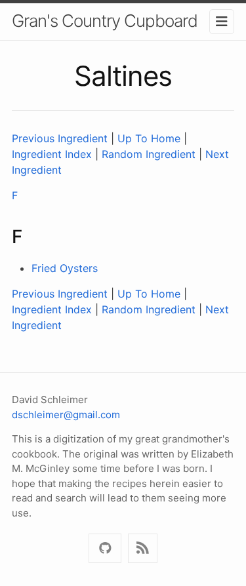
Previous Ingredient (60, 138)
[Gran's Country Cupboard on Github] (105, 548)
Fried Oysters (64, 268)
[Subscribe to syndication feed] (142, 548)
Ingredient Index (52, 154)
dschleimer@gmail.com (66, 414)
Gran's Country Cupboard (104, 20)
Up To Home (148, 138)
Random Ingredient (148, 154)
